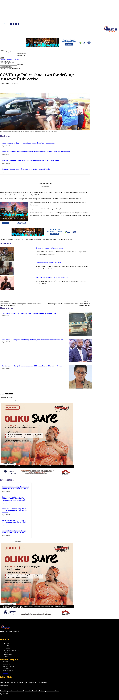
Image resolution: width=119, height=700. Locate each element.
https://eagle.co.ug (45, 186)
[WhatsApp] (80, 88)
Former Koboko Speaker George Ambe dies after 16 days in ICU (14, 531)
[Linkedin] (16, 24)
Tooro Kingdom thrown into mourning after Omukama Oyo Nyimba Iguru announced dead (36, 152)
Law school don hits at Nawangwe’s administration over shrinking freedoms (20, 304)
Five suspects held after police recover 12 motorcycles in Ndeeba (26, 169)
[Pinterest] (73, 88)
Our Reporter (5, 83)
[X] (18, 24)
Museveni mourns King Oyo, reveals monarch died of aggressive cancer (28, 143)
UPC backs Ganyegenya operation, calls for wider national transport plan (29, 313)
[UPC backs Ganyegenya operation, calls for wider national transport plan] (80, 324)
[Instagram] (13, 24)
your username (21, 53)
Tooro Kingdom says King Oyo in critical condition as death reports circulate (30, 160)
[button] (88, 34)
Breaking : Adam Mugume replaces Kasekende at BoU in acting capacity (69, 304)
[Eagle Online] (110, 29)
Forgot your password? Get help (9, 59)
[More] (87, 88)
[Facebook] (11, 24)
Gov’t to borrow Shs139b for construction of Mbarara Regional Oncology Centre (32, 366)
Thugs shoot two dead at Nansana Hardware (50, 248)
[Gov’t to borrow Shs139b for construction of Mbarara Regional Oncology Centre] (80, 376)
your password (21, 55)
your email (20, 64)
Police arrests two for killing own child (48, 262)
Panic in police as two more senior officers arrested (52, 277)
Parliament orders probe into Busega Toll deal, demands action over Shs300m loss (32, 340)
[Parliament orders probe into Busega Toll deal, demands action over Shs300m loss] (80, 350)
